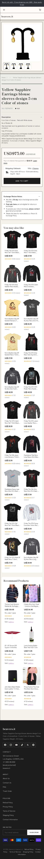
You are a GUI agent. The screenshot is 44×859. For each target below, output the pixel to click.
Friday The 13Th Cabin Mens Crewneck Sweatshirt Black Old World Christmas (31, 286)
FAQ (4, 787)
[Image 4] (28, 66)
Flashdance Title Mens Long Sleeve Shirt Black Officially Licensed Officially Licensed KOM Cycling (31, 456)
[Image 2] (13, 66)
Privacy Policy (8, 806)
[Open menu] (4, 9)
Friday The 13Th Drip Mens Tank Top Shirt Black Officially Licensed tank (31, 354)
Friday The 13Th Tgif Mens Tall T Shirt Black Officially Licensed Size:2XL (12, 524)
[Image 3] (20, 66)
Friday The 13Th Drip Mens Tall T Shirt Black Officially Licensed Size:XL (12, 252)
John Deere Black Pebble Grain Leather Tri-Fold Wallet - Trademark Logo (12, 688)
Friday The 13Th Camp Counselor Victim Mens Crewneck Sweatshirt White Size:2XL (31, 524)
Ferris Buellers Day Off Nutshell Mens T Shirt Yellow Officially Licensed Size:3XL (12, 354)
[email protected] (15, 211)
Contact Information (10, 819)
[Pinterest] (33, 745)
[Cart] (40, 9)
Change (35, 168)
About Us (6, 778)
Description (6, 117)
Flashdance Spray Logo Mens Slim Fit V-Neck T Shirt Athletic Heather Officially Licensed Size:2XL (12, 490)
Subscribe (34, 832)
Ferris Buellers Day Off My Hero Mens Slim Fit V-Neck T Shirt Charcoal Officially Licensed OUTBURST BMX (31, 320)
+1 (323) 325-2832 (9, 762)
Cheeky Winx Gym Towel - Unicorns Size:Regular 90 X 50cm (31, 605)
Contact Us (7, 782)
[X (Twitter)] (27, 745)
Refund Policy (8, 802)
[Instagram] (10, 745)
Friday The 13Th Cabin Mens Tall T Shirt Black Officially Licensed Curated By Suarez (12, 422)
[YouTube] (16, 745)
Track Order (7, 791)
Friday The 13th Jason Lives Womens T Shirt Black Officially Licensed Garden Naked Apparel (12, 456)
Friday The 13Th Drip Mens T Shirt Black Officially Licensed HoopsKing (30, 252)
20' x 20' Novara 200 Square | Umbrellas (11, 646)
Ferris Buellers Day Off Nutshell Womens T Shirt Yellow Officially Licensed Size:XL (12, 320)
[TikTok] (22, 745)
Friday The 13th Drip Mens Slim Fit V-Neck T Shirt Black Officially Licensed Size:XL (31, 490)
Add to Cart (22, 181)
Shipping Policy (8, 815)
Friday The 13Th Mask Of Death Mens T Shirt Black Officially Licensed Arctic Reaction (12, 558)
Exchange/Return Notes (13, 196)
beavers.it (7, 16)
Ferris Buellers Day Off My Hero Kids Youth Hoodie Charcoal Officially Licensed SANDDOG (12, 388)
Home (4, 77)
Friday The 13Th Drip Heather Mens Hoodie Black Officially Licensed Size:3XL (12, 286)
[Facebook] (5, 745)
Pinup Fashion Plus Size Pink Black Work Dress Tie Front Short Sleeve (31, 688)
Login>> (11, 622)
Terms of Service (9, 811)
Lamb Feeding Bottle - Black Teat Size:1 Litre (31, 646)
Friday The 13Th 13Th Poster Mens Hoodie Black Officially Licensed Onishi (31, 388)
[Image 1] (6, 66)
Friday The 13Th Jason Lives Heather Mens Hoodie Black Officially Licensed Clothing (31, 422)
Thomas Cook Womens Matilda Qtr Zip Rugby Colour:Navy (12, 605)
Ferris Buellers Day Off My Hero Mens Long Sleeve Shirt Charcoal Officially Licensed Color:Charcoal (31, 558)
